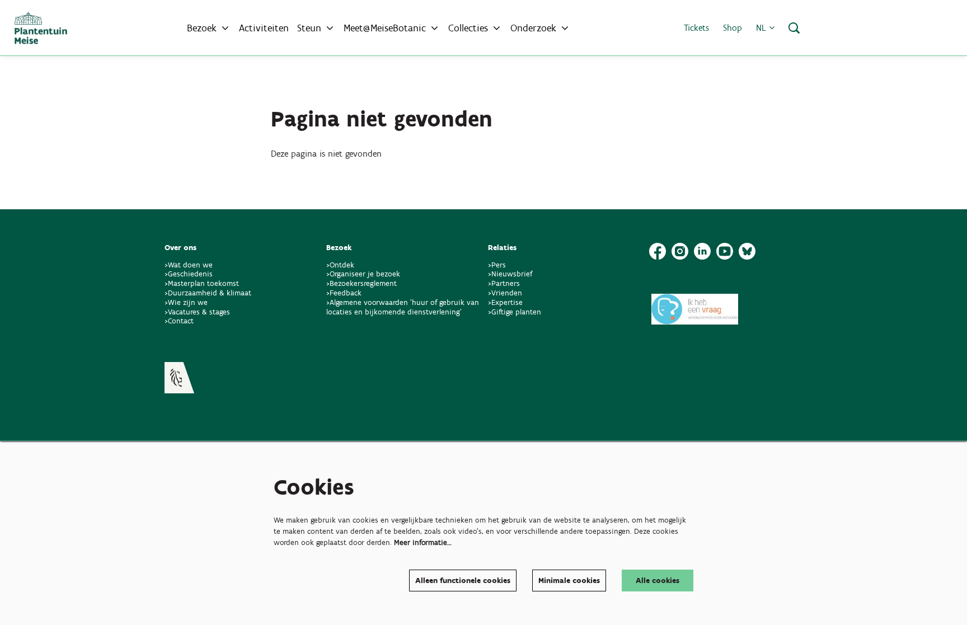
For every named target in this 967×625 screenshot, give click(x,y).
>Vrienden (505, 293)
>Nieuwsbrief (510, 274)
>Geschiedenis (189, 274)
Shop (732, 27)
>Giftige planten (514, 312)
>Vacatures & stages (197, 312)
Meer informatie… (423, 542)
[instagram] (680, 251)
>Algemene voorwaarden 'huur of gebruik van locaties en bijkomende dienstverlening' (402, 307)
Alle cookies (657, 580)
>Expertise (505, 302)
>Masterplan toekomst (202, 283)
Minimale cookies (569, 580)
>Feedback (344, 293)
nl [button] (762, 27)
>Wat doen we (189, 265)
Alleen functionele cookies (462, 580)
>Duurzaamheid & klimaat (208, 293)
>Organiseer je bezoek (363, 274)
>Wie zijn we (186, 302)
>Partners (504, 283)
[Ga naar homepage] (41, 28)
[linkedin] (702, 251)
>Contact (179, 321)
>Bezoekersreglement (361, 283)
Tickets (696, 27)
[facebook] (657, 251)
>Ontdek (340, 265)
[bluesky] (747, 251)
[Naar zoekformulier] (794, 28)
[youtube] (724, 251)
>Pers (498, 265)
